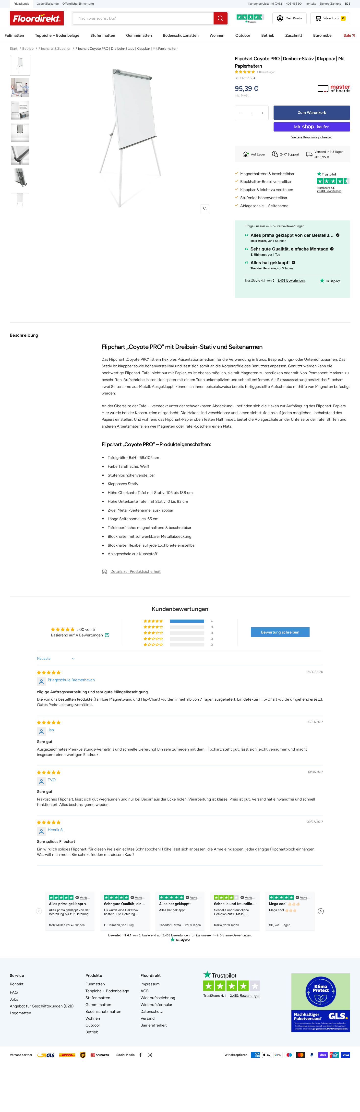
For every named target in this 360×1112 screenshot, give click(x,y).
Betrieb (267, 35)
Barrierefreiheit (154, 1025)
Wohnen (217, 35)
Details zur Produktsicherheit (135, 571)
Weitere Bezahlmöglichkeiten (311, 137)
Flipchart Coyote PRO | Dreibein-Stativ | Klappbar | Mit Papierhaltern (127, 49)
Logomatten (20, 1013)
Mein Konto (294, 18)
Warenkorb (334, 18)
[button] (245, 72)
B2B (347, 3)
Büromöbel (323, 35)
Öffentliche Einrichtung (78, 3)
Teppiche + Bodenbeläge (57, 35)
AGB (145, 991)
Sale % (349, 35)
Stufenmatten (102, 35)
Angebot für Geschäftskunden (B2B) (42, 1006)
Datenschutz (152, 1011)
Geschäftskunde (48, 3)
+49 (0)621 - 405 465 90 (285, 3)
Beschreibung (24, 335)
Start (14, 49)
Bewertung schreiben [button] (280, 632)
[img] (48, 672)
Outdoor (242, 35)
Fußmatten (14, 35)
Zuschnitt (293, 35)
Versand (148, 1018)
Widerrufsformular (156, 1004)
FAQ (14, 992)
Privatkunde (21, 3)
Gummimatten (139, 35)
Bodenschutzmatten (181, 35)
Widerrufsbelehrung (158, 997)
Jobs (14, 999)
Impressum (150, 984)
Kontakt (310, 3)
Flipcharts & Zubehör (54, 49)
